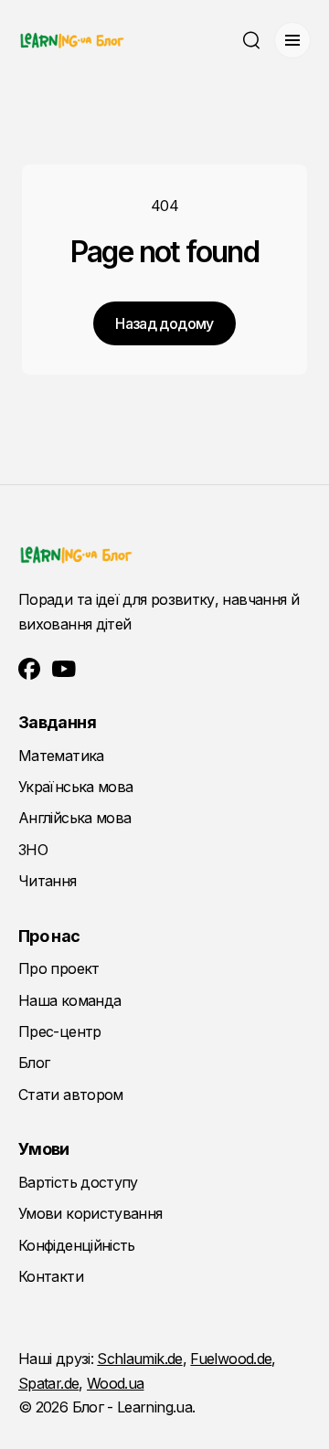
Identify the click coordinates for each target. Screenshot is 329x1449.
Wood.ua (115, 1383)
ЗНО (33, 850)
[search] (251, 40)
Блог (33, 1062)
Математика (61, 755)
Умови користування (90, 1213)
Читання (47, 881)
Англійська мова (74, 818)
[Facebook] (29, 669)
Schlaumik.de (139, 1358)
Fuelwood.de (230, 1358)
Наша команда (69, 1000)
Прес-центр (59, 1031)
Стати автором (70, 1094)
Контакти (50, 1276)
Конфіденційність (76, 1245)
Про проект (59, 968)
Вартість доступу (78, 1182)
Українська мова (75, 786)
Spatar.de (48, 1383)
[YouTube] (64, 669)
